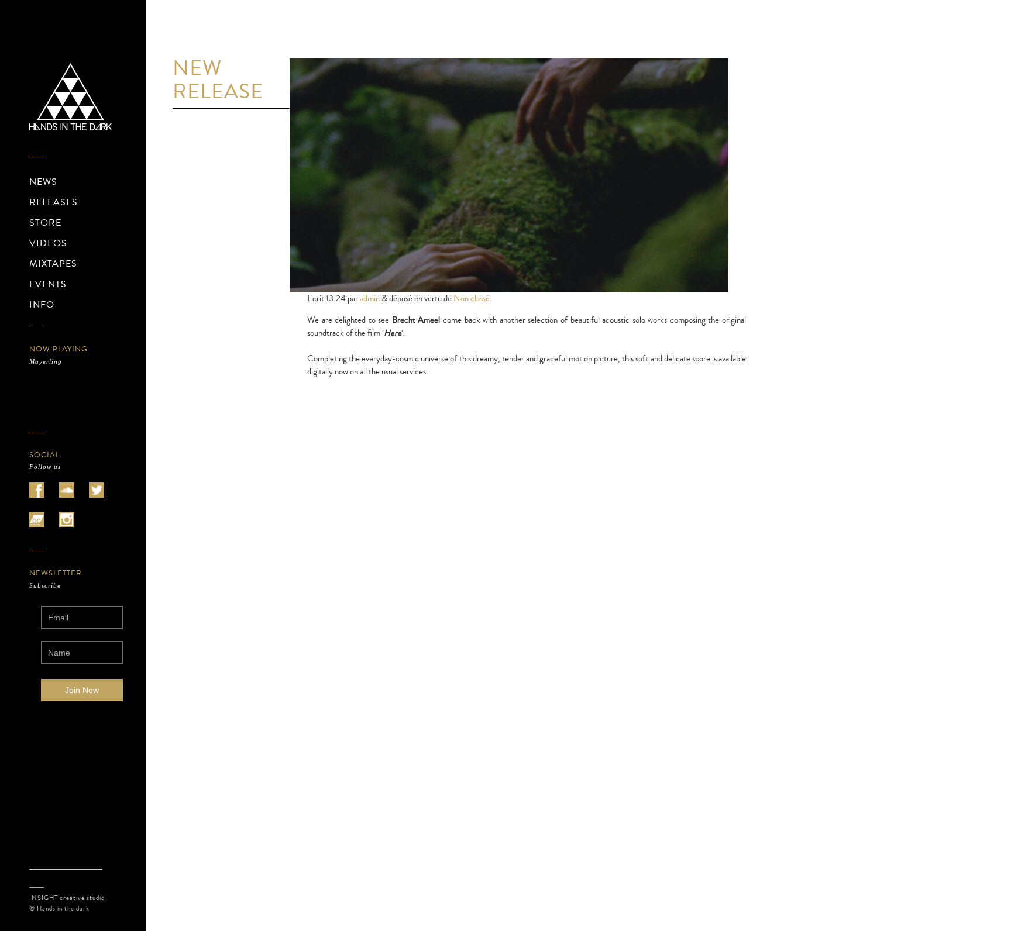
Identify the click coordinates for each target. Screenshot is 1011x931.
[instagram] (66, 519)
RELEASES (53, 202)
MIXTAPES (53, 263)
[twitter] (96, 490)
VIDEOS (48, 243)
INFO (41, 304)
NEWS (43, 181)
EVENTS (48, 284)
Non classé (471, 298)
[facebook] (36, 490)
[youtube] (36, 519)
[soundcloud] (66, 490)
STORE (45, 222)
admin (370, 298)
